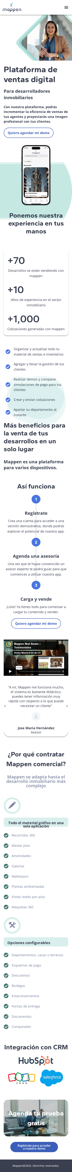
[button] (66, 7)
